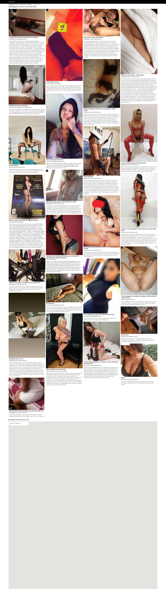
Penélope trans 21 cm (16, 359)
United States (23, 4)
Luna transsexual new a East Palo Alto (133, 163)
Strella (86, 248)
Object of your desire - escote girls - (133, 75)
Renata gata (50, 303)
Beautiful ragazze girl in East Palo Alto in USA (61, 202)
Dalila (123, 378)
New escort (125, 335)
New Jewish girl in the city (54, 159)
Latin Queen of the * (53, 82)
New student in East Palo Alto (56, 369)
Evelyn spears (13, 165)
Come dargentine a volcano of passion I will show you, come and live (138, 297)
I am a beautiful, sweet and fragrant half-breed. (99, 314)
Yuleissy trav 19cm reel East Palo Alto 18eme (23, 37)
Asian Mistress (88, 176)
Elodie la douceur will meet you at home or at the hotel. (100, 109)
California (29, 4)
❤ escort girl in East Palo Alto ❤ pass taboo (23, 220)
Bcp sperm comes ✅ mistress (93, 37)
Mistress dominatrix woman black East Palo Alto (24, 282)
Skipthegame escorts (13, 4)
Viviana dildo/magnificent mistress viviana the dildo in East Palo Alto (101, 362)
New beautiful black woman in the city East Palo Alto (26, 411)
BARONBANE (12, 1)
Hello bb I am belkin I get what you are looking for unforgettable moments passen (62, 256)
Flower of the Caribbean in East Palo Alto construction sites (138, 229)
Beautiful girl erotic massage (18, 105)
